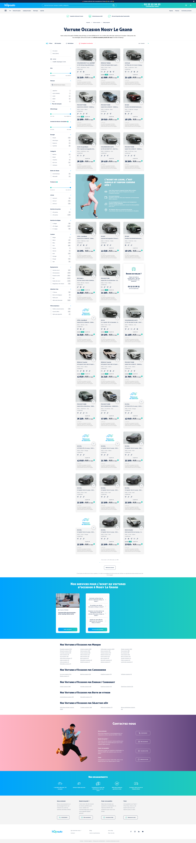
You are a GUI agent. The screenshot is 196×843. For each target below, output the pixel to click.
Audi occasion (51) (64, 654)
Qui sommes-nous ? (76, 830)
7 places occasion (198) (86, 707)
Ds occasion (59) (125, 652)
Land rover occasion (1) (127, 662)
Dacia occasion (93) (105, 651)
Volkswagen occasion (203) (107, 649)
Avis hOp (110, 830)
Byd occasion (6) (84, 658)
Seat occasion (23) (84, 656)
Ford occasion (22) (105, 656)
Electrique (35, 10)
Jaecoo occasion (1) (105, 662)
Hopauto (88, 22)
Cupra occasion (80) (85, 652)
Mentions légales (88, 841)
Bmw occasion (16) (125, 656)
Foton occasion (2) (125, 660)
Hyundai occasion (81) (65, 652)
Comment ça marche (186, 10)
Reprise (171, 10)
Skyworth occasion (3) (106, 660)
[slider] (50, 73)
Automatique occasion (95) (67, 697)
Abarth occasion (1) (85, 662)
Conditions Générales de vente (112, 841)
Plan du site (111, 833)
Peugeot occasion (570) (66, 649)
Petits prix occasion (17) (106, 707)
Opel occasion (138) (85, 651)
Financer (177, 10)
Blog (90, 830)
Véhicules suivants (110, 567)
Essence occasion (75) (106, 686)
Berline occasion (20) (85, 674)
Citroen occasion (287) (85, 649)
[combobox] (79, 5)
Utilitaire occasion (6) (126, 674)
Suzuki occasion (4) (126, 658)
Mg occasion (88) (125, 651)
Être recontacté (144, 741)
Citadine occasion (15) (106, 674)
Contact (73, 833)
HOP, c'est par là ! (68, 629)
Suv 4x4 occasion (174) (65, 674)
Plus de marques (56, 103)
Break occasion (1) (64, 676)
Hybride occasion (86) (85, 686)
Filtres (50, 43)
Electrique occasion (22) (127, 686)
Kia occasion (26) (64, 656)
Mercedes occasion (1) (65, 663)
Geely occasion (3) (64, 660)
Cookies (81, 841)
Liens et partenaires (94, 833)
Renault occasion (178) (65, 651)
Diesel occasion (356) (65, 686)
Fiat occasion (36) (125, 654)
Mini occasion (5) (105, 658)
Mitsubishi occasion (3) (86, 660)
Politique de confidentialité (99, 841)
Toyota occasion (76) (106, 652)
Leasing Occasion (27, 10)
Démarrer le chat (144, 759)
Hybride (42, 10)
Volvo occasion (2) (64, 662)
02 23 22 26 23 (133, 286)
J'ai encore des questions (97, 629)
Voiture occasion (96, 22)
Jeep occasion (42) (85, 654)
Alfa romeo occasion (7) (66, 658)
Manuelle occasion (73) (86, 697)
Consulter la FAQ (144, 750)
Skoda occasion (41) (106, 654)
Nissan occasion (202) (126, 649)
